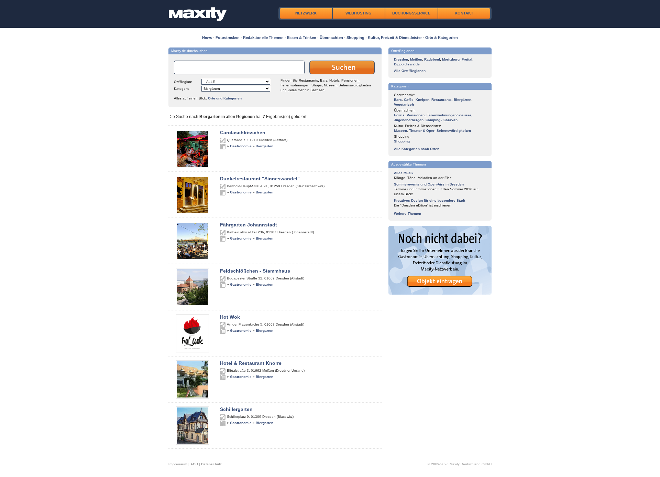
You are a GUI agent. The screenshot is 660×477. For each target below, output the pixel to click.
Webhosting (358, 13)
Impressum (177, 464)
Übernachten (331, 37)
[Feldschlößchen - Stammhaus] (192, 305)
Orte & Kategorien (441, 37)
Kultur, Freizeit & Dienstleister (395, 37)
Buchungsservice (411, 13)
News (207, 37)
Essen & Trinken (301, 37)
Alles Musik (404, 173)
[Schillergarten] (192, 443)
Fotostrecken (228, 37)
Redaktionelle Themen (263, 37)
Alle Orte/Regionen (410, 71)
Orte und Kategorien (225, 98)
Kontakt (464, 13)
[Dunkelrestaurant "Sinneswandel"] (192, 212)
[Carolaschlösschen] (192, 166)
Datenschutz (211, 464)
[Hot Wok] (192, 351)
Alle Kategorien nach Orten (416, 149)
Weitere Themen (407, 213)
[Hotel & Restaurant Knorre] (192, 397)
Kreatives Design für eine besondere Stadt (429, 200)
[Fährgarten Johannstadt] (192, 258)
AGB (194, 464)
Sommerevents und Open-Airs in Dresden (429, 184)
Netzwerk (306, 13)
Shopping (355, 37)
